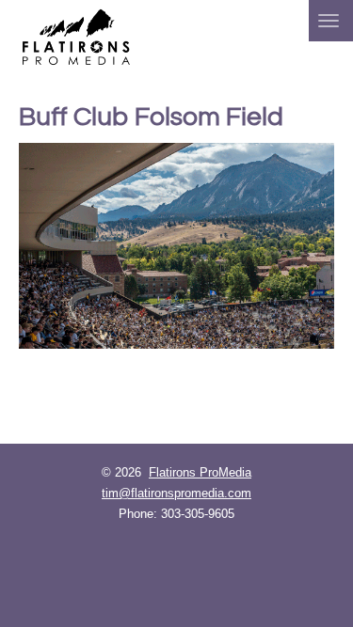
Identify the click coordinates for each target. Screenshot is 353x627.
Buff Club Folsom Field (151, 117)
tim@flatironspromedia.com (176, 493)
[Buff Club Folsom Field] (176, 246)
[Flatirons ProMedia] (76, 35)
